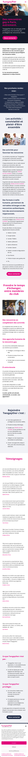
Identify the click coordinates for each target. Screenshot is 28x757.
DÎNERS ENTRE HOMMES (17, 184)
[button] (26, 726)
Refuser (14, 747)
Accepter (14, 743)
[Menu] (25, 2)
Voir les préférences (14, 751)
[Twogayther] (9, 2)
